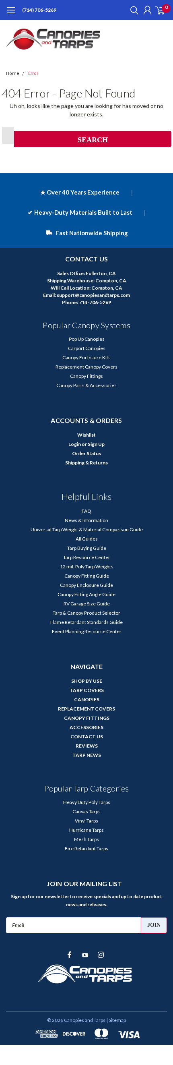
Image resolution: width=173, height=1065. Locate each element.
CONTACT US (86, 736)
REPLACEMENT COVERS (86, 709)
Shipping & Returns (86, 463)
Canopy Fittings (86, 376)
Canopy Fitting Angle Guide (86, 594)
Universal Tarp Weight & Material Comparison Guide (87, 529)
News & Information (86, 520)
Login (74, 444)
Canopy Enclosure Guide (86, 585)
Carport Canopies (86, 348)
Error (33, 73)
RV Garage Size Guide (87, 604)
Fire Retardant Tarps (86, 848)
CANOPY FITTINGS (86, 718)
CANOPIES (86, 699)
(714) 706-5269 (39, 10)
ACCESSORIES (86, 727)
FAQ (86, 511)
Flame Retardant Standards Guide (86, 622)
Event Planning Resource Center (87, 631)
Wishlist (86, 435)
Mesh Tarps (86, 839)
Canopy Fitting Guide (86, 576)
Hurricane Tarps (86, 830)
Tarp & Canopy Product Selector (86, 613)
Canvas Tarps (86, 811)
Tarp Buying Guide (86, 548)
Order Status (86, 453)
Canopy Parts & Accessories (86, 385)
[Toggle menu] (11, 14)
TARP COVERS (87, 690)
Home (12, 73)
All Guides (87, 539)
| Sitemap (116, 1020)
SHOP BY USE (86, 681)
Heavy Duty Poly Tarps (86, 802)
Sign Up (96, 444)
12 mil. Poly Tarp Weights (86, 567)
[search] (132, 10)
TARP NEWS (86, 755)
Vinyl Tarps (86, 821)
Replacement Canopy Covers (86, 367)
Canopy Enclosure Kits (86, 357)
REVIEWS (87, 746)
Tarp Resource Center (86, 557)
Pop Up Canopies (87, 339)
